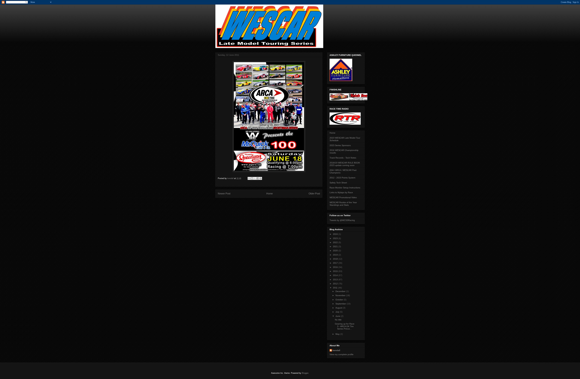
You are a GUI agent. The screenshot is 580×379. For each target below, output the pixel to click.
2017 (335, 263)
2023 (335, 238)
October (339, 299)
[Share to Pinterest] (260, 178)
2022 (335, 242)
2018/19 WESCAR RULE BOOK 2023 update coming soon (345, 164)
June (338, 316)
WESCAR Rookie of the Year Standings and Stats (343, 203)
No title (338, 319)
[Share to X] (254, 178)
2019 (335, 255)
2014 (335, 275)
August (339, 308)
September (341, 303)
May (337, 334)
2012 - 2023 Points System (342, 177)
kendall (336, 350)
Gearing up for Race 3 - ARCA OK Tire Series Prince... (344, 326)
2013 (335, 279)
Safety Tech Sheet (338, 182)
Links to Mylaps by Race (341, 192)
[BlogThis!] (251, 178)
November (340, 295)
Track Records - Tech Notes (343, 158)
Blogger (305, 373)
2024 (335, 234)
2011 (335, 287)
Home (269, 193)
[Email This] (249, 178)
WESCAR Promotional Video (343, 197)
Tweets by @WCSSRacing (342, 220)
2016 (335, 267)
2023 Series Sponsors (340, 145)
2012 (335, 283)
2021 (335, 246)
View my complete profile (341, 354)
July (337, 312)
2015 (335, 271)
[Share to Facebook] (257, 178)
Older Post (314, 193)
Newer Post (224, 193)
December (340, 291)
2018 (335, 259)
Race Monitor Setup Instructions (345, 187)
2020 (335, 250)
